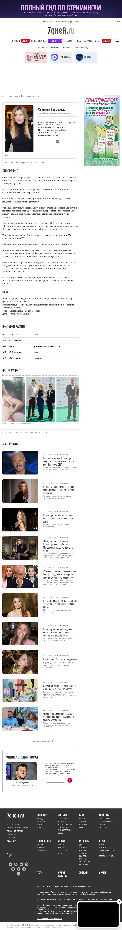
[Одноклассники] (16, 864)
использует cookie (39, 925)
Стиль (98, 40)
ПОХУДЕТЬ (83, 856)
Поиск (118, 21)
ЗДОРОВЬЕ (84, 840)
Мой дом (42, 40)
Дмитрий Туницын (15, 432)
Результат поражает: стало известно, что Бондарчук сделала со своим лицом (60, 603)
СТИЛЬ (102, 840)
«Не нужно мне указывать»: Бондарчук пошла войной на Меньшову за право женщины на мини (58, 546)
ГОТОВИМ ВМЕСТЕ (106, 822)
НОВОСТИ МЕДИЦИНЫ (83, 852)
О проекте (11, 838)
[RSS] (18, 874)
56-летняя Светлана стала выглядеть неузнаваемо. (57, 611)
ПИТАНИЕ (82, 859)
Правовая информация (17, 828)
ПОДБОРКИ (83, 824)
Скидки (106, 40)
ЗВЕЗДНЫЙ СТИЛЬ (106, 856)
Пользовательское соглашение (49, 919)
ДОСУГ (61, 840)
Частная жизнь (55, 47)
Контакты (11, 834)
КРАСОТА (102, 848)
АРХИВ (102, 872)
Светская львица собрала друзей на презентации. (57, 666)
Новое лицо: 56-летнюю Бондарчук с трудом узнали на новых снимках (60, 661)
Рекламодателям (15, 831)
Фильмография (22, 163)
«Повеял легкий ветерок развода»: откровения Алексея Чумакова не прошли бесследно (59, 716)
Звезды (25, 40)
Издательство (13, 824)
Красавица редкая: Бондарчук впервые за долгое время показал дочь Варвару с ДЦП (58, 461)
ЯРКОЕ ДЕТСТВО (62, 874)
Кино (33, 40)
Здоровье (88, 40)
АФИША (61, 845)
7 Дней (77, 21)
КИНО (81, 814)
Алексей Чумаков (21, 782)
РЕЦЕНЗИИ (83, 822)
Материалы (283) (38, 163)
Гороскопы (69, 40)
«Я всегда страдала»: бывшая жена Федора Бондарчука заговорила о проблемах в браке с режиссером (59, 574)
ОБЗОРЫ (82, 827)
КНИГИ (61, 848)
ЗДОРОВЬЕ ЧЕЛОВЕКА (83, 846)
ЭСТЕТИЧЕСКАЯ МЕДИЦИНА (85, 863)
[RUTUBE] (13, 869)
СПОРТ (40, 824)
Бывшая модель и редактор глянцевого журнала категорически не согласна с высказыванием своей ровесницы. (58, 556)
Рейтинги (66, 47)
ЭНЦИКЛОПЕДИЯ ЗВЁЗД (65, 831)
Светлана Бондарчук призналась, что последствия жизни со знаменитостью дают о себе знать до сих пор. (58, 582)
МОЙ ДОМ (104, 814)
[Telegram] (24, 869)
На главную (7, 96)
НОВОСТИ (42, 814)
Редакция (11, 841)
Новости (16, 40)
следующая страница (41, 741)
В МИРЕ (40, 827)
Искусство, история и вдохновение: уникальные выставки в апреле (59, 687)
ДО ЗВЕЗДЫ (42, 850)
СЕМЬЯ (102, 824)
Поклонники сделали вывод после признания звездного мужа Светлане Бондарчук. (57, 725)
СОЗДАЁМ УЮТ (105, 819)
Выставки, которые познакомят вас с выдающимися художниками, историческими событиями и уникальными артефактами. (60, 695)
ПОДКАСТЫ (62, 850)
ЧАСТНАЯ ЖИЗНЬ (65, 824)
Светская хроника (40, 47)
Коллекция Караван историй (64, 21)
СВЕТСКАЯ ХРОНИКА (62, 820)
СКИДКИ (83, 872)
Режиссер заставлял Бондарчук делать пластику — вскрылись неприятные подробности (58, 632)
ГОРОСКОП (41, 845)
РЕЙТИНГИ (62, 827)
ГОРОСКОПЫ (44, 840)
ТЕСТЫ (60, 853)
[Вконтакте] (10, 864)
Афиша (64, 682)
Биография (9, 163)
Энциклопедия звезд (31, 96)
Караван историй (48, 21)
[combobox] (55, 780)
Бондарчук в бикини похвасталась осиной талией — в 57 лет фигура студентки (59, 489)
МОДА (101, 845)
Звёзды (17, 96)
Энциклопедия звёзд (80, 47)
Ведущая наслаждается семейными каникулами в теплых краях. (57, 497)
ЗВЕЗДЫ (40, 819)
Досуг (79, 40)
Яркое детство (55, 40)
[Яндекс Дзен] (18, 869)
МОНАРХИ (41, 822)
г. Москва (57, 130)
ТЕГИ (39, 872)
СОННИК (40, 848)
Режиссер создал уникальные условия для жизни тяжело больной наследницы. (60, 468)
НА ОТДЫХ (103, 827)
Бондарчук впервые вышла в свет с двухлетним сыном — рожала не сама (59, 518)
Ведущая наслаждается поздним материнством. (56, 525)
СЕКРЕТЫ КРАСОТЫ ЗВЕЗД (107, 852)
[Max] (27, 864)
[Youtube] (21, 864)
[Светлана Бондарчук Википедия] (57, 141)
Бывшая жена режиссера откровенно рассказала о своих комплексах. (58, 639)
